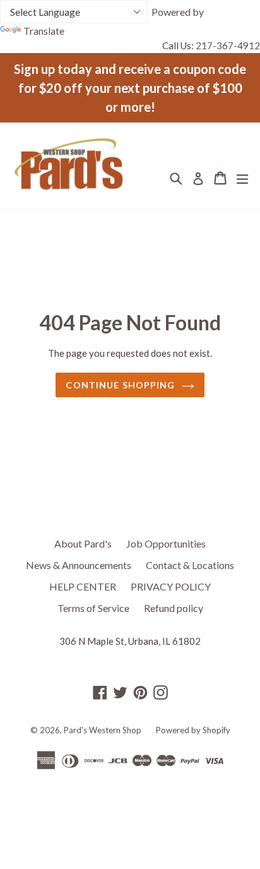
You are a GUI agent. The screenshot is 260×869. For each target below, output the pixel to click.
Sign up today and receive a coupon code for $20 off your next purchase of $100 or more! (130, 87)
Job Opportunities (166, 543)
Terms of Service (93, 608)
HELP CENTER (82, 586)
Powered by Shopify (193, 730)
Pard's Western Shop (102, 730)
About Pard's (83, 543)
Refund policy (173, 608)
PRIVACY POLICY (171, 586)
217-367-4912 (228, 45)
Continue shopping (120, 385)
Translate (43, 31)
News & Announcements (78, 565)
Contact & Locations (190, 565)
